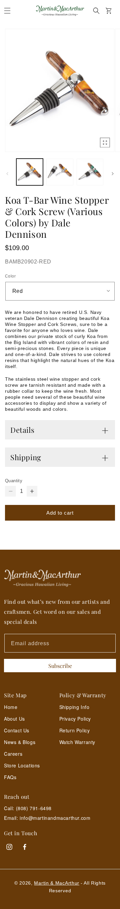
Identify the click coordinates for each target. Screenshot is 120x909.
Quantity (13, 480)
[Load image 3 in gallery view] (90, 172)
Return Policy (74, 730)
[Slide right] (112, 173)
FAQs (10, 777)
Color (10, 276)
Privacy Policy (75, 718)
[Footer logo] (60, 578)
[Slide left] (7, 173)
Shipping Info (74, 707)
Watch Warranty (77, 742)
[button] (7, 10)
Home (10, 707)
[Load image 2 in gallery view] (59, 172)
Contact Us (16, 730)
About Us (14, 718)
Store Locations (22, 765)
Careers (13, 753)
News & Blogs (19, 742)
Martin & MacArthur (56, 883)
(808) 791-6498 (34, 808)
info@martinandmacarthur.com (55, 818)
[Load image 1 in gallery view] (29, 172)
